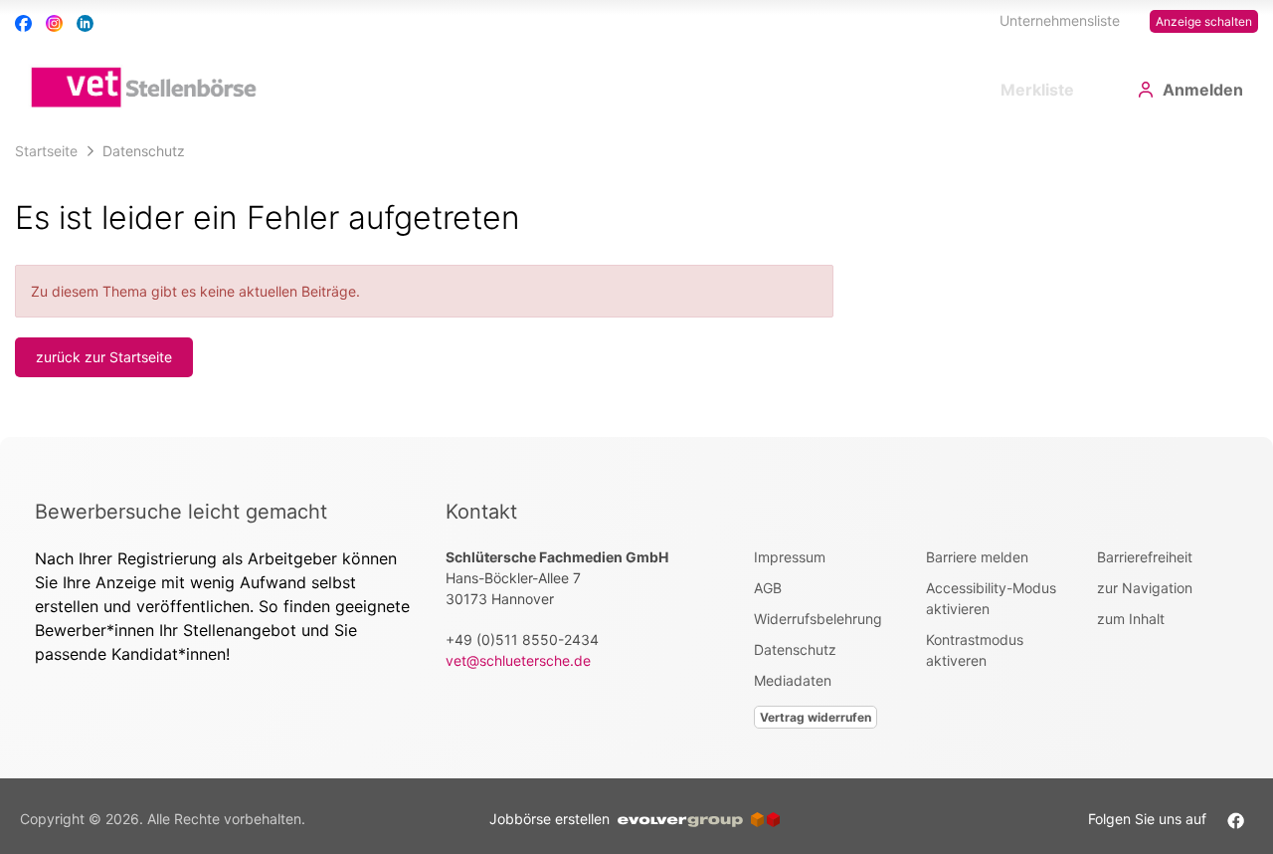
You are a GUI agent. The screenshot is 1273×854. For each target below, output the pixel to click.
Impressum (789, 556)
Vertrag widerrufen (815, 717)
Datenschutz (795, 649)
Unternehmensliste (1060, 20)
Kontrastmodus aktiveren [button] (974, 650)
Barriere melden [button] (977, 556)
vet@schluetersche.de (518, 660)
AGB (768, 587)
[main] (636, 284)
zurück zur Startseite (104, 356)
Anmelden (1203, 90)
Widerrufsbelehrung (818, 618)
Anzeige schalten (1204, 21)
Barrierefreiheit (1144, 556)
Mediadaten (792, 680)
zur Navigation (1144, 587)
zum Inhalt (1131, 618)
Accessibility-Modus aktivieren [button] (991, 598)
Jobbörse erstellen (553, 818)
